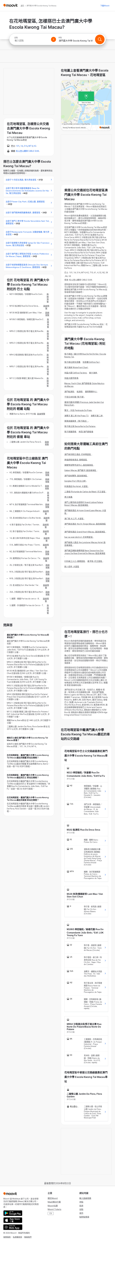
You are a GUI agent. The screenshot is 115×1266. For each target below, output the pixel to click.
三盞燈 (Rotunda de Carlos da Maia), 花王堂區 (85, 492)
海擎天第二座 (97, 416)
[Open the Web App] (12, 1227)
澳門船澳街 (69, 391)
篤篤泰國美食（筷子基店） (76, 421)
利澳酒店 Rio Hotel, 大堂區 (76, 486)
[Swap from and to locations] (53, 39)
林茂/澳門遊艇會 (86, 432)
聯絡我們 (28, 1237)
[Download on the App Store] (12, 1220)
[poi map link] (86, 105)
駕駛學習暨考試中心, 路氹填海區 (78, 465)
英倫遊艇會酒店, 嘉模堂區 (75, 460)
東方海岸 (93, 373)
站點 (81, 1209)
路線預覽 (48, 298)
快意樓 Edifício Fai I (91, 362)
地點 (81, 1202)
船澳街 (80, 391)
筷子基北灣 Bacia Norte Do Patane (79, 426)
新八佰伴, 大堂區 (71, 566)
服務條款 (7, 1237)
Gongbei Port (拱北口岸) (75, 481)
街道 (81, 1206)
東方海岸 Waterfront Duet (76, 367)
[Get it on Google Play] (12, 1213)
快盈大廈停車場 (71, 378)
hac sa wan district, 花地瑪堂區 (78, 537)
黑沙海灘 (68, 497)
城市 (81, 1213)
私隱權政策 (17, 1237)
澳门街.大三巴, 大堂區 (74, 518)
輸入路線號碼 (85, 1198)
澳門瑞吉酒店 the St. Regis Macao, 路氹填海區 (85, 524)
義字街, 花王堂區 (95, 561)
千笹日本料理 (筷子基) (74, 397)
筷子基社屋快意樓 (72, 362)
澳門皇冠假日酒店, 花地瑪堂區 (77, 454)
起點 (16, 38)
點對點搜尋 (84, 1217)
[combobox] (31, 40)
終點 (60, 38)
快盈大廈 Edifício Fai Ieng (75, 373)
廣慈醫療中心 (91, 391)
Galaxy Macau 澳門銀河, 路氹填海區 (80, 470)
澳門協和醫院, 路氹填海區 (75, 476)
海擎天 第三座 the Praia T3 (76, 416)
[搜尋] (99, 39)
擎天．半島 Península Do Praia (78, 410)
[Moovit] (10, 5)
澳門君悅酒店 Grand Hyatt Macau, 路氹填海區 (84, 532)
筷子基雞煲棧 (70, 432)
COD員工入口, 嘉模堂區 (74, 561)
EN (51, 1213)
